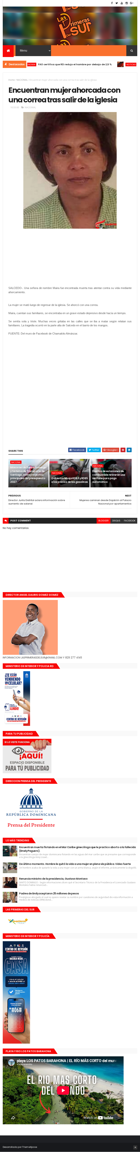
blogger (103, 520)
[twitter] (117, 3)
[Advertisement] (39, 417)
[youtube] (122, 3)
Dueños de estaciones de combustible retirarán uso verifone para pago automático (108, 476)
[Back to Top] (135, 1147)
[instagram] (127, 3)
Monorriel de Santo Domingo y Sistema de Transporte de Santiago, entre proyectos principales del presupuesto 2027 (28, 475)
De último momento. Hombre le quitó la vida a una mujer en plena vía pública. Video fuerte (75, 864)
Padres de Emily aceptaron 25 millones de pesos (49, 893)
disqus (116, 520)
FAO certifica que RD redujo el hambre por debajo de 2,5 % (57, 64)
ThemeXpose (29, 1147)
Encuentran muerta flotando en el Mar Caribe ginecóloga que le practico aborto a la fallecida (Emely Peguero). (77, 849)
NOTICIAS (112, 64)
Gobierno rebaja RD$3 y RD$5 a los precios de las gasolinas (69, 480)
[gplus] (132, 3)
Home (11, 79)
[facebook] (112, 3)
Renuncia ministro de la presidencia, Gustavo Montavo (53, 879)
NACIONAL (22, 79)
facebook (129, 520)
